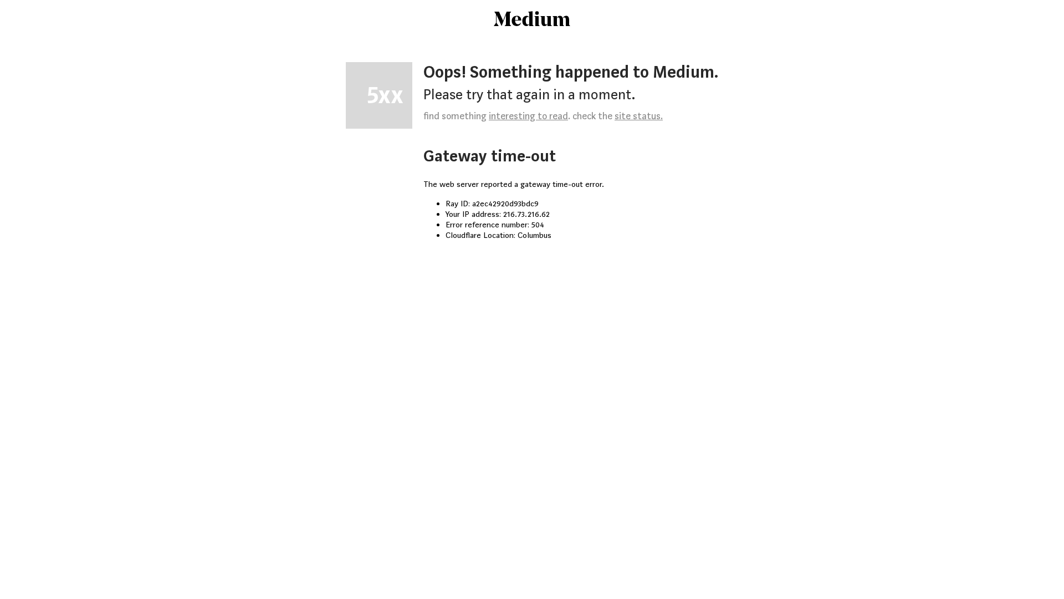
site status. (639, 116)
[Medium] (532, 20)
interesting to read (528, 116)
